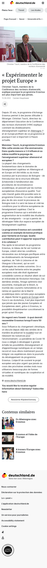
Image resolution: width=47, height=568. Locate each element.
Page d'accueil (10, 19)
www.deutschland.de (15, 380)
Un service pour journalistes (14, 515)
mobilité (30, 332)
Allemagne (36, 131)
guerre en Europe (30, 297)
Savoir (22, 19)
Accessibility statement (12, 520)
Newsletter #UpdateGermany (23, 400)
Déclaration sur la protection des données (21, 492)
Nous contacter (9, 487)
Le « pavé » (6, 498)
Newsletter (6, 509)
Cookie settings (9, 526)
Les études (36, 10)
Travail (21, 10)
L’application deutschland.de (15, 503)
